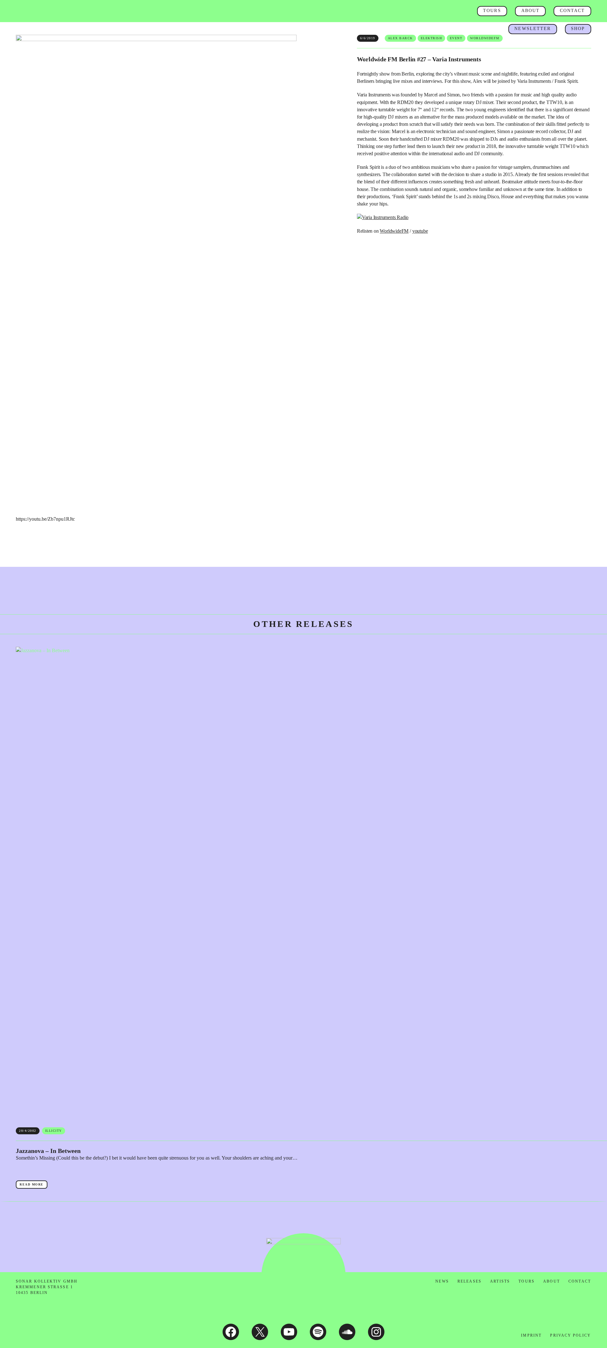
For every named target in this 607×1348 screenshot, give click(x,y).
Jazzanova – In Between (48, 1150)
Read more (33, 1185)
